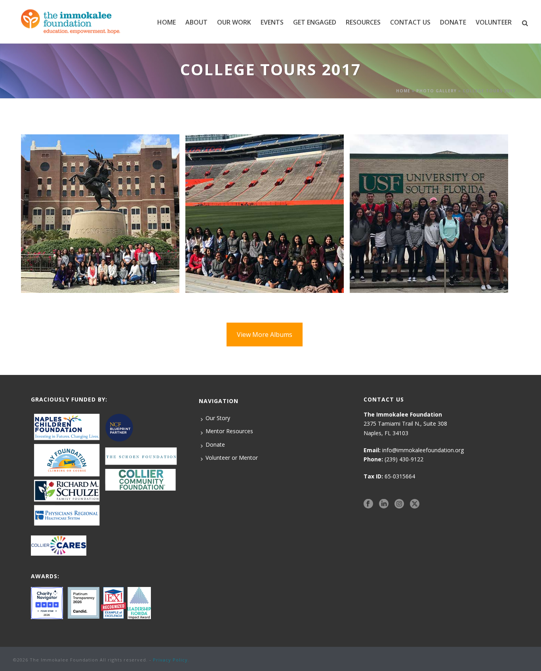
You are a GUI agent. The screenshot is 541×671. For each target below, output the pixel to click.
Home (166, 22)
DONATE (453, 22)
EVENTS (272, 22)
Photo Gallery (436, 91)
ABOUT (196, 22)
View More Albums (264, 334)
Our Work (234, 22)
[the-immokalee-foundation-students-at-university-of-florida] (264, 213)
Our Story (218, 418)
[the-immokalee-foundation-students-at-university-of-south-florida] (429, 213)
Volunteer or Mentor (232, 457)
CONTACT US (410, 22)
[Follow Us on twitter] (414, 504)
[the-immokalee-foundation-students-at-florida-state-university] (100, 213)
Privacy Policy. (171, 660)
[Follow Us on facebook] (368, 504)
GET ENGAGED (314, 22)
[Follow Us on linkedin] (384, 504)
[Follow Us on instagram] (399, 504)
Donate (215, 444)
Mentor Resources (229, 431)
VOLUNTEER (494, 22)
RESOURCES (363, 22)
